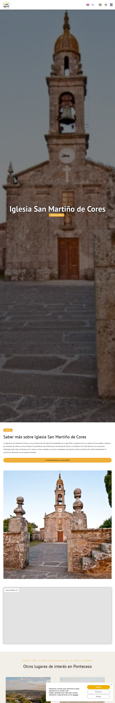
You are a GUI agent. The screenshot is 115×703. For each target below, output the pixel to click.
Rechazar (98, 692)
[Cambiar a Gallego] (92, 4)
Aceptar (98, 687)
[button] (106, 5)
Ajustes (98, 696)
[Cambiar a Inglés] (87, 4)
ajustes (75, 695)
